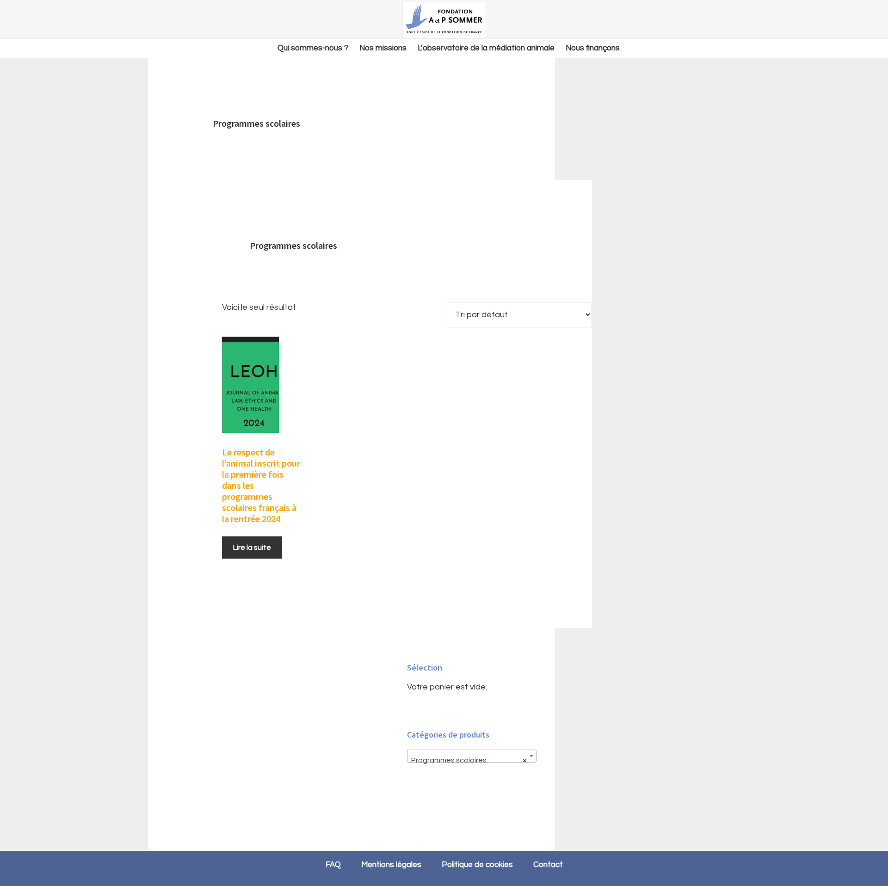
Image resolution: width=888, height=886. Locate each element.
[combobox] (471, 756)
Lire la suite (252, 547)
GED (444, 19)
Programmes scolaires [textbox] (469, 760)
